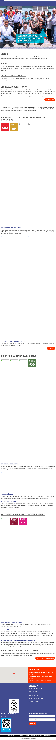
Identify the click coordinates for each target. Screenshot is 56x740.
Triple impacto (19, 735)
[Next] (54, 288)
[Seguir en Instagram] (5, 716)
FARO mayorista (28, 3)
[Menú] (2, 3)
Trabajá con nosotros (44, 735)
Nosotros (9, 735)
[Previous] (2, 288)
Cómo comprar (30, 735)
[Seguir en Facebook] (2, 716)
